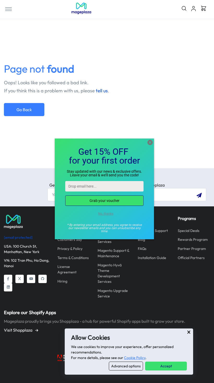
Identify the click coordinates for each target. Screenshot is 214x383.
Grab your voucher (105, 201)
